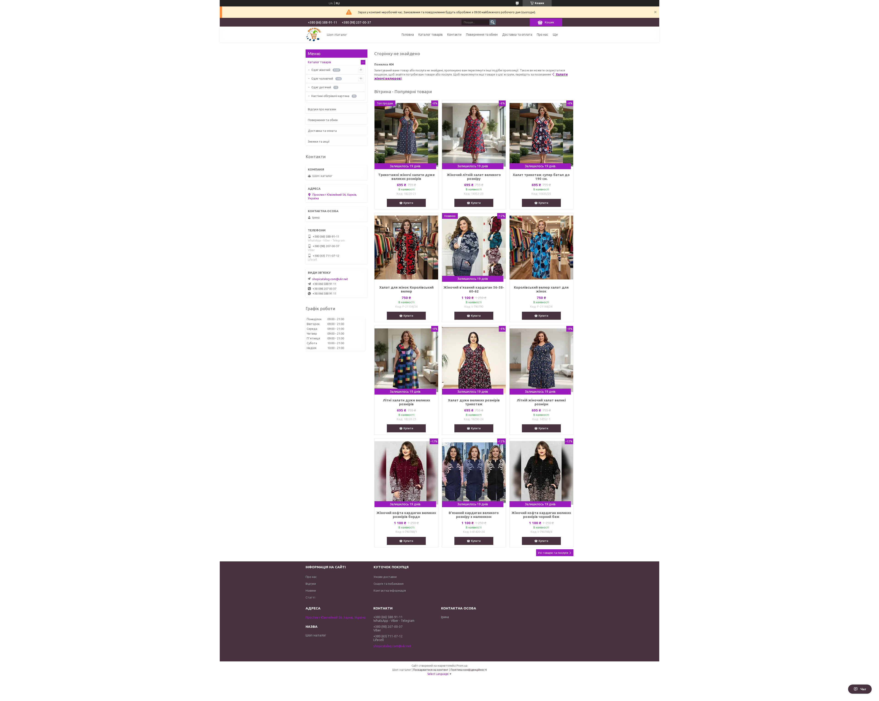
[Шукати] (492, 22)
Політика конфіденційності (468, 669)
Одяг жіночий (320, 69)
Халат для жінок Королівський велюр (406, 289)
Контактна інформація (390, 590)
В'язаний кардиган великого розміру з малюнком (474, 515)
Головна (408, 34)
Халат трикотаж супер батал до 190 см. (541, 177)
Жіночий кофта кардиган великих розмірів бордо (406, 515)
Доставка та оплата (517, 34)
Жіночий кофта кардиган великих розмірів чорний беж (541, 515)
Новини (311, 590)
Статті (310, 597)
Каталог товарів (430, 34)
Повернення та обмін (482, 34)
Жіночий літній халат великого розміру (474, 177)
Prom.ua (461, 665)
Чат (863, 689)
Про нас (542, 34)
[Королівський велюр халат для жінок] (541, 247)
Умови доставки (385, 576)
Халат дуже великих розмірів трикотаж (474, 402)
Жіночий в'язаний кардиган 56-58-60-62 (474, 289)
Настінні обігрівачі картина (330, 95)
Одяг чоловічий (322, 78)
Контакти (454, 34)
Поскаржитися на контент (430, 669)
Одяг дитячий (321, 87)
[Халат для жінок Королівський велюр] (406, 247)
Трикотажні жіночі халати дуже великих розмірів (406, 177)
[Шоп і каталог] (314, 35)
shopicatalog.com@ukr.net (330, 279)
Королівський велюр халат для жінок (541, 289)
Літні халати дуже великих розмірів (406, 402)
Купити (408, 202)
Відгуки (311, 583)
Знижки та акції (319, 141)
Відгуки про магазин (322, 109)
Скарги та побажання (389, 583)
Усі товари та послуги (553, 552)
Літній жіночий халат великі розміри (541, 402)
